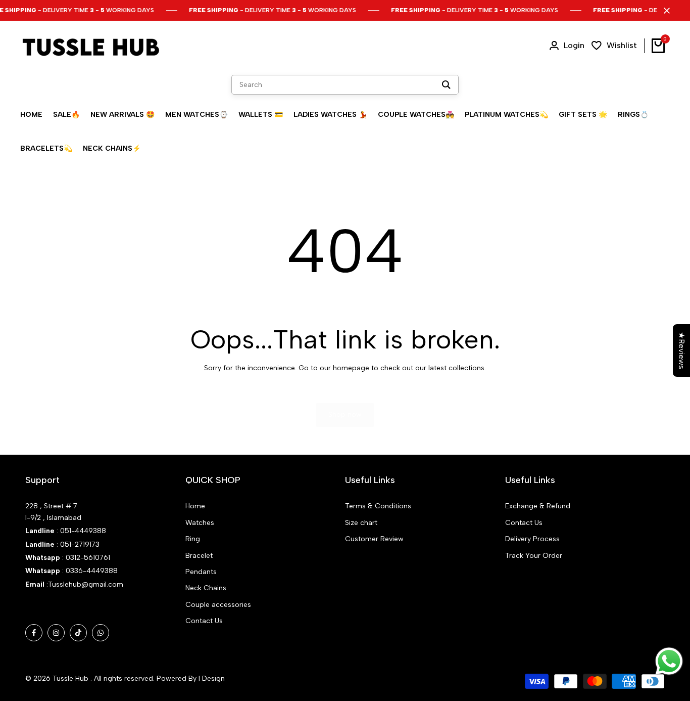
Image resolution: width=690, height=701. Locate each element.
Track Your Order (533, 555)
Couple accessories (218, 604)
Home (195, 506)
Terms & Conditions (378, 506)
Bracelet (199, 555)
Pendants (201, 571)
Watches (199, 522)
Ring (192, 539)
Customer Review (374, 539)
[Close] (665, 11)
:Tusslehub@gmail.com (83, 584)
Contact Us (204, 621)
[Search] (446, 84)
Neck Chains (205, 588)
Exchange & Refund (537, 506)
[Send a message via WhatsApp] (669, 661)
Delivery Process (532, 539)
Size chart (361, 522)
